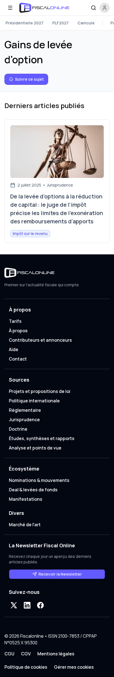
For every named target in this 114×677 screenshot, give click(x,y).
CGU (9, 654)
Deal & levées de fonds (33, 490)
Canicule (86, 22)
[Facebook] (40, 605)
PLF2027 (60, 22)
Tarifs (15, 321)
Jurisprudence (24, 420)
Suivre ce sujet (29, 79)
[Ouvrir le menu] (10, 7)
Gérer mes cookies (74, 667)
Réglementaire (25, 410)
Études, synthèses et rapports (41, 438)
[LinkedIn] (27, 605)
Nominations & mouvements (39, 480)
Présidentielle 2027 (24, 22)
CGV (26, 654)
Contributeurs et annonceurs (40, 340)
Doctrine (18, 429)
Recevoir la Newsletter (60, 574)
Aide (13, 349)
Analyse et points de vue (35, 448)
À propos (18, 331)
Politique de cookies (25, 667)
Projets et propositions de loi (39, 391)
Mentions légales (55, 654)
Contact (18, 359)
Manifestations (25, 499)
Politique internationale (34, 401)
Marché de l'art (25, 525)
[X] (14, 605)
